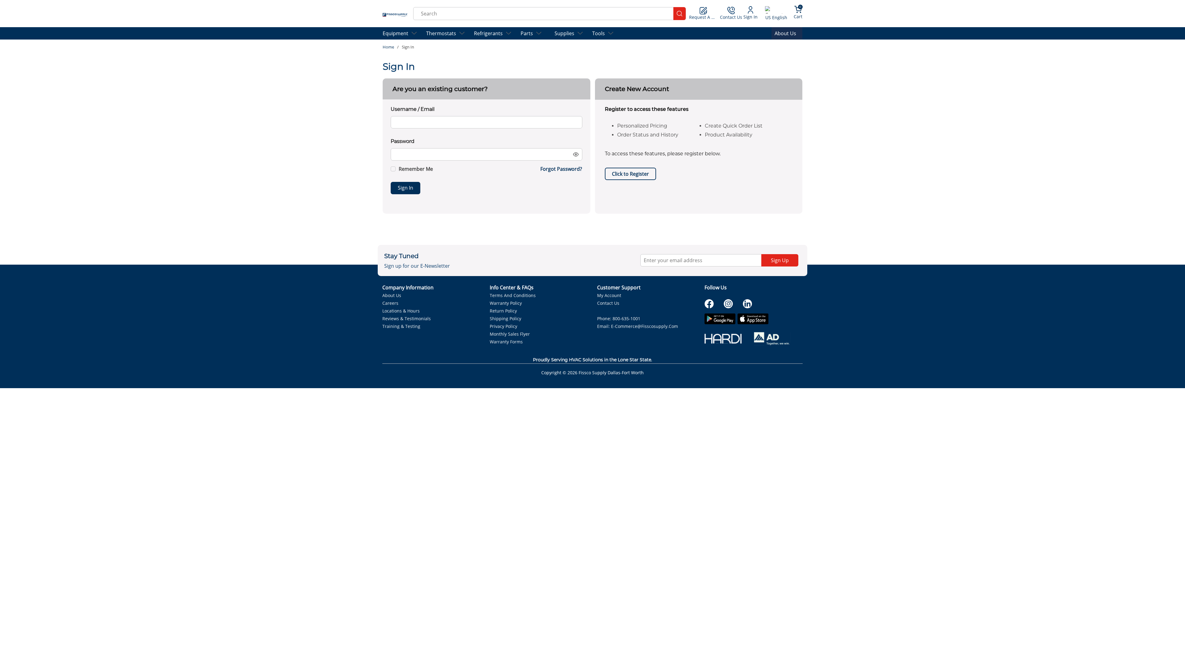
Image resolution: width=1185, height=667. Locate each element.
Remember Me (416, 169)
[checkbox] (393, 168)
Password (402, 141)
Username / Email (412, 109)
